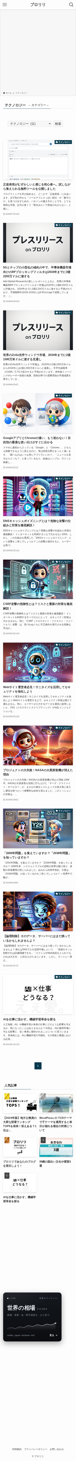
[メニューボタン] (4, 4)
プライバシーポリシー (35, 1449)
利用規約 (17, 1449)
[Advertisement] (38, 51)
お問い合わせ (57, 1449)
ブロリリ (38, 5)
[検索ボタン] (71, 4)
